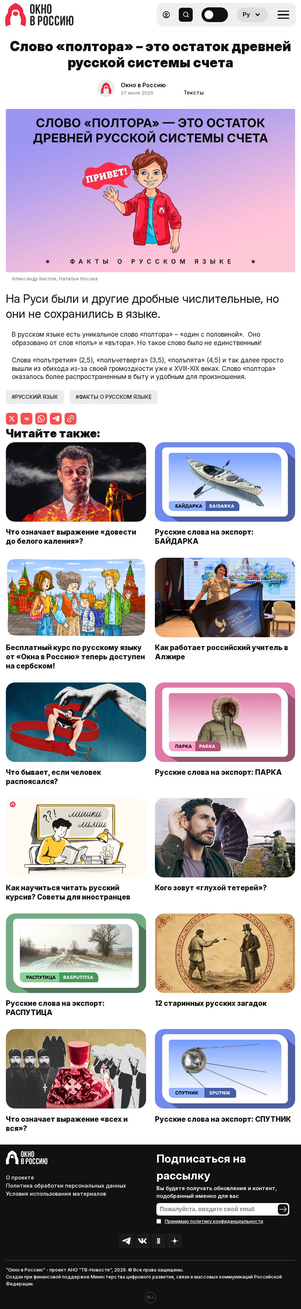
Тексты (194, 92)
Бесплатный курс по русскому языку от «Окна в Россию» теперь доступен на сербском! (75, 656)
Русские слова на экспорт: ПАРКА (218, 772)
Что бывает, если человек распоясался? (53, 777)
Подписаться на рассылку (201, 1167)
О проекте (20, 1177)
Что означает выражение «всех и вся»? (67, 1124)
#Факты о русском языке (114, 397)
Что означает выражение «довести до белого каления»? (71, 537)
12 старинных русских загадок (210, 1003)
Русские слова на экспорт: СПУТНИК (223, 1119)
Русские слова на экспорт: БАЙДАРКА (204, 537)
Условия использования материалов (56, 1194)
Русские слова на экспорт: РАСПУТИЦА (55, 1008)
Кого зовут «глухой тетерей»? (211, 887)
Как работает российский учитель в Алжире (221, 652)
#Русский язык (35, 397)
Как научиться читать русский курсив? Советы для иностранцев (68, 892)
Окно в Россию (143, 85)
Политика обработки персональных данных (66, 1185)
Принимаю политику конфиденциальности (214, 1221)
